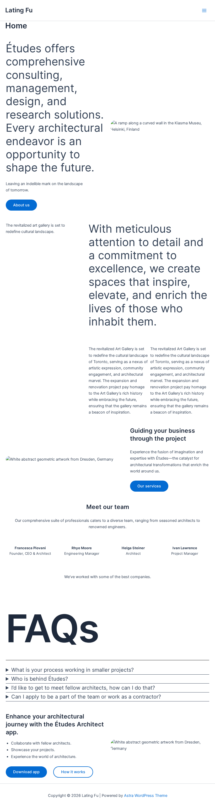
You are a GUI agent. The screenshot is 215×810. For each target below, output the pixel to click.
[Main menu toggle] (204, 10)
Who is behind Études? (39, 679)
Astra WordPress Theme (145, 795)
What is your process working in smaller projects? (72, 670)
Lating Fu (19, 10)
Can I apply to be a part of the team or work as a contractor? (86, 697)
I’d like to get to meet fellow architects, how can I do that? (83, 688)
